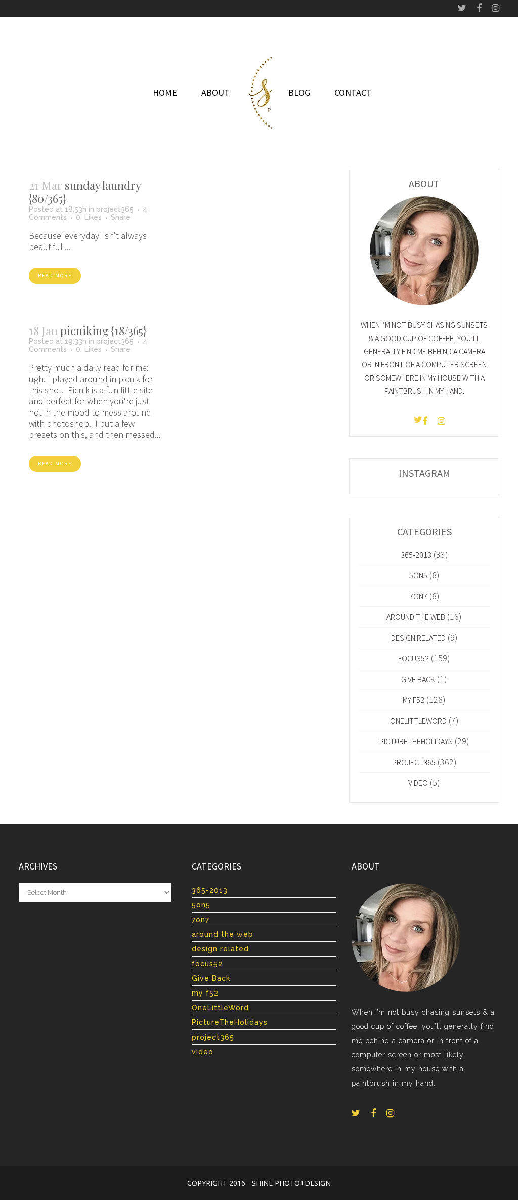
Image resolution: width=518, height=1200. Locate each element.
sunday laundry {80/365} (85, 192)
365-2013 (416, 555)
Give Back (418, 679)
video (418, 783)
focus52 (413, 658)
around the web (415, 617)
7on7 (418, 596)
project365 (115, 209)
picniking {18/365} (103, 330)
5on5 (418, 575)
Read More (55, 275)
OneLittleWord (418, 721)
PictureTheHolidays (416, 741)
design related (418, 638)
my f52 (413, 700)
